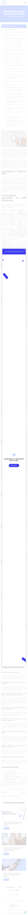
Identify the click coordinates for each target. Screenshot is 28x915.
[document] (14, 457)
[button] (24, 249)
